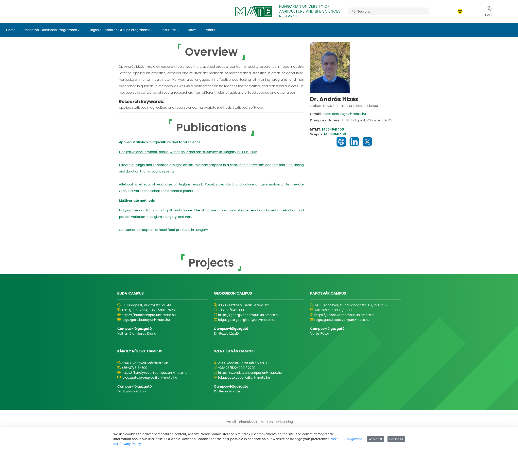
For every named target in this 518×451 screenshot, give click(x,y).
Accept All (375, 439)
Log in (489, 15)
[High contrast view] (460, 11)
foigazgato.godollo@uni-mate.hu (244, 377)
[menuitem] (230, 422)
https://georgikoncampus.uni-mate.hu (248, 315)
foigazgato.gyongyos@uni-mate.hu (149, 377)
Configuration (353, 439)
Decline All (396, 439)
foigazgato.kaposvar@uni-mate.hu (341, 319)
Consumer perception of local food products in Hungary (163, 229)
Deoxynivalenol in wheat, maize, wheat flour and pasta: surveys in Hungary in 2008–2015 (188, 152)
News (192, 30)
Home (11, 30)
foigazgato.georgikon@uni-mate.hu (246, 319)
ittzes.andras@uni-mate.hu (344, 113)
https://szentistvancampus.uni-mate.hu (250, 372)
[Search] (353, 11)
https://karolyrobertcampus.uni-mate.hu (154, 372)
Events (209, 30)
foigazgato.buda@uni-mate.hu (145, 319)
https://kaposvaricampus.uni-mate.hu (344, 315)
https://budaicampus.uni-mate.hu (148, 315)
